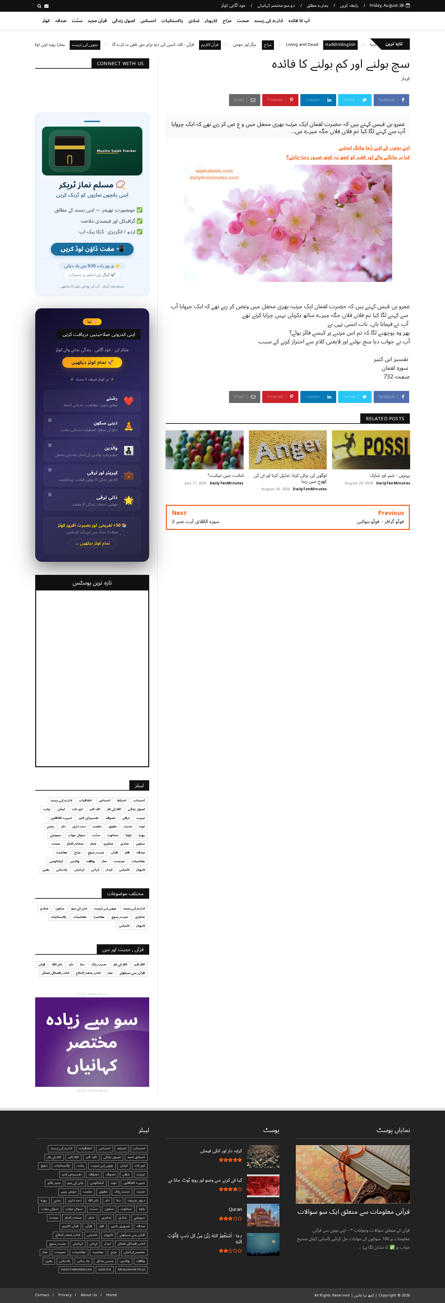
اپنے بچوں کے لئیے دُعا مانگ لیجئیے (374, 148)
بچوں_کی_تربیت (116, 45)
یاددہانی (61, 869)
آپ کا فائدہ (298, 20)
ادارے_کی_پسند (268, 20)
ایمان (61, 809)
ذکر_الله (57, 964)
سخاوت (113, 835)
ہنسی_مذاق (104, 1261)
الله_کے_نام (114, 809)
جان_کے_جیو (79, 908)
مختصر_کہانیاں (134, 1252)
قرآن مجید (97, 20)
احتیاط (121, 800)
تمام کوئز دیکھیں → (92, 543)
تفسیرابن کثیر (89, 818)
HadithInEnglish (371, 45)
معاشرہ (61, 852)
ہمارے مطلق (317, 5)
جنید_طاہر (54, 1183)
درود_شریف (136, 1200)
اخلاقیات (85, 800)
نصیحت (119, 861)
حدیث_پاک (99, 964)
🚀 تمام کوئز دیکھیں (92, 362)
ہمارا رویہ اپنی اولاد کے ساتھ (71, 44)
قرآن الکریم (240, 45)
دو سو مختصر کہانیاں (276, 5)
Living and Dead (333, 44)
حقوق (112, 826)
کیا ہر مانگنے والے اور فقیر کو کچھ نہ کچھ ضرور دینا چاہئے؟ (348, 157)
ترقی (126, 818)
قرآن (114, 852)
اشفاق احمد (136, 1157)
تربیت (140, 818)
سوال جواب (76, 835)
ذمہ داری (79, 826)
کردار (405, 78)
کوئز (46, 20)
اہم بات (77, 809)
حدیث (128, 826)
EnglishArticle (131, 1269)
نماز (104, 861)
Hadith (104, 1269)
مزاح (227, 20)
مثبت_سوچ (96, 852)
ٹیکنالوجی (56, 861)
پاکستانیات (172, 20)
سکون (140, 843)
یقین (46, 869)
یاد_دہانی (83, 1261)
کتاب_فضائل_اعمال (55, 973)
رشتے (50, 826)
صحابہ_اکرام (75, 843)
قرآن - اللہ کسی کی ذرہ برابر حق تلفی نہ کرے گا (184, 44)
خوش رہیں (68, 1191)
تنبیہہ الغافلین (61, 818)
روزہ (141, 835)
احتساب (139, 800)
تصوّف (94, 1174)
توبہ (142, 826)
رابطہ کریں (349, 5)
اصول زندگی (123, 20)
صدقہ (60, 20)
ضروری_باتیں (120, 1226)
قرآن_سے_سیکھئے (132, 973)
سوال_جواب (50, 1209)
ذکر (63, 826)
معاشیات (138, 861)
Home (111, 1295)
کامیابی (124, 869)
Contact (42, 1295)
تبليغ (44, 1165)
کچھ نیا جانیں (384, 19)
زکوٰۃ (128, 835)
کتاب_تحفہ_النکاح (88, 973)
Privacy (65, 1295)
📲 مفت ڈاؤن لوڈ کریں (92, 249)
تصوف (111, 818)
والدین (74, 861)
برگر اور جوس (276, 44)
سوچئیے (55, 835)
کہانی (95, 869)
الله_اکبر (139, 964)
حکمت (97, 826)
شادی (193, 20)
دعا (82, 964)
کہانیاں (79, 869)
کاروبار (211, 20)
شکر (93, 843)
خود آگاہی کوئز (233, 5)
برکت (46, 809)
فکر (127, 852)
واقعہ (90, 861)
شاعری (108, 843)
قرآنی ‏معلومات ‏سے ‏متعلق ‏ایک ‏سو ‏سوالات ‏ (353, 1212)
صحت (243, 20)
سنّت (77, 20)
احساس (148, 20)
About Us (89, 1295)
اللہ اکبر (95, 809)
